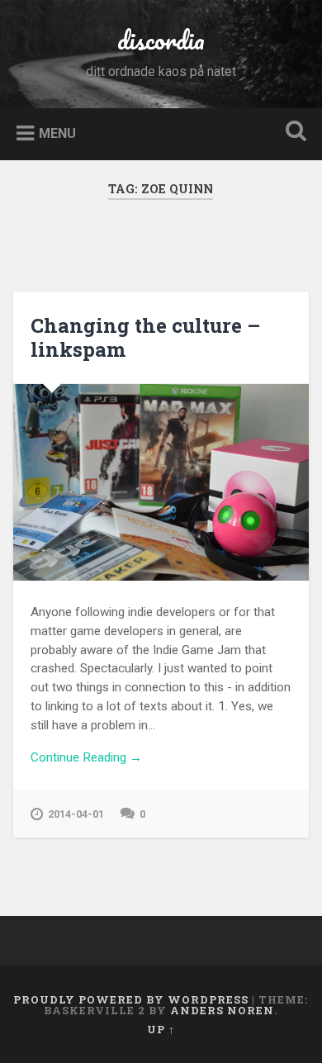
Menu (57, 132)
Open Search (293, 132)
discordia (161, 40)
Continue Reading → (86, 757)
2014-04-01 (76, 814)
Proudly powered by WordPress (131, 999)
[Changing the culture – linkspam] (161, 482)
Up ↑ (161, 1029)
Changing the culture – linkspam (145, 337)
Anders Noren (222, 1010)
